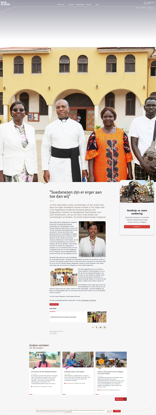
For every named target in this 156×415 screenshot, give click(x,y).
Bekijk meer (119, 399)
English (138, 7)
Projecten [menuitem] (71, 4)
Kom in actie (61, 4)
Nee (55, 333)
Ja (51, 333)
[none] (62, 5)
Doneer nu (150, 7)
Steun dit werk (54, 304)
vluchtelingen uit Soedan (88, 300)
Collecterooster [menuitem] (80, 4)
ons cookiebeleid (68, 411)
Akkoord (118, 411)
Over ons (89, 4)
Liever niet (109, 411)
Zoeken (143, 7)
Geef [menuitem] (97, 4)
